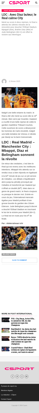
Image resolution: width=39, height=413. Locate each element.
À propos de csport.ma (9, 386)
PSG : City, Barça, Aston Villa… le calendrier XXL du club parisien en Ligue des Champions (23, 321)
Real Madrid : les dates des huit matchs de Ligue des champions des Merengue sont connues (23, 331)
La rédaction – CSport (8, 395)
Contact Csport (6, 399)
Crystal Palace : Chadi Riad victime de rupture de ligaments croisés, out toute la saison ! (23, 350)
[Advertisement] (19, 58)
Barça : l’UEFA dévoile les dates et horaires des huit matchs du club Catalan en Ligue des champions (23, 340)
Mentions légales (7, 390)
